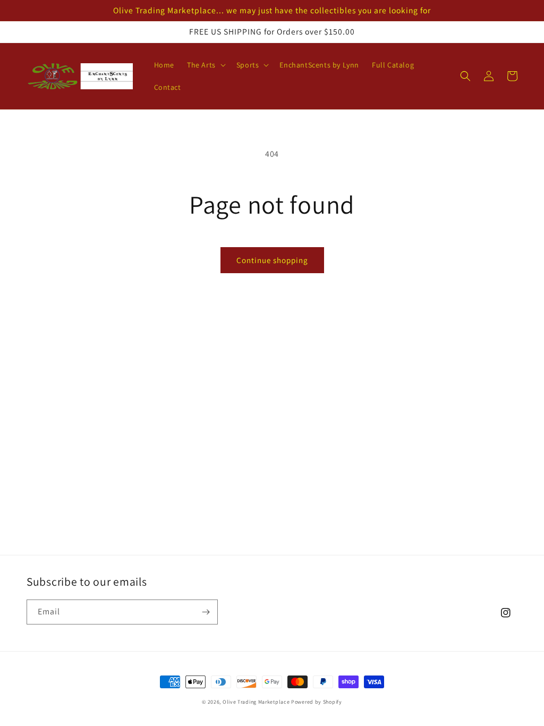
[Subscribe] (205, 612)
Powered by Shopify (316, 701)
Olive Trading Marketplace (256, 701)
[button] (205, 65)
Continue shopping (272, 260)
